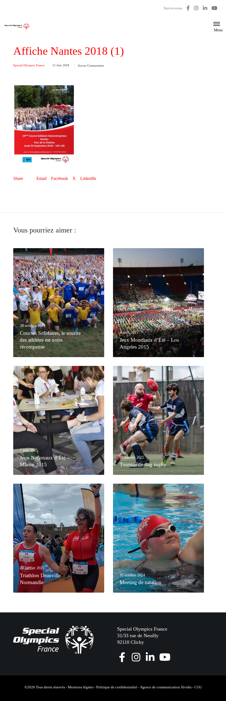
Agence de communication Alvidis (166, 687)
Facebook (59, 178)
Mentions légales (80, 687)
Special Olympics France (29, 65)
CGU (198, 687)
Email (41, 178)
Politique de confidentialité (116, 687)
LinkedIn (88, 178)
